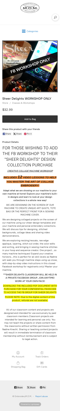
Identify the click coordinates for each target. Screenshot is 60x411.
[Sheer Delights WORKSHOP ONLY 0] (30, 66)
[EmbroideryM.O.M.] (30, 7)
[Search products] (55, 17)
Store (5, 103)
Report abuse (41, 396)
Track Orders (41, 356)
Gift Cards (42, 366)
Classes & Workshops (23, 103)
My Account (18, 356)
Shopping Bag (18, 366)
